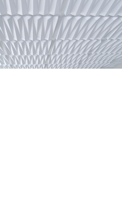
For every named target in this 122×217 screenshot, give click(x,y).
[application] (61, 34)
